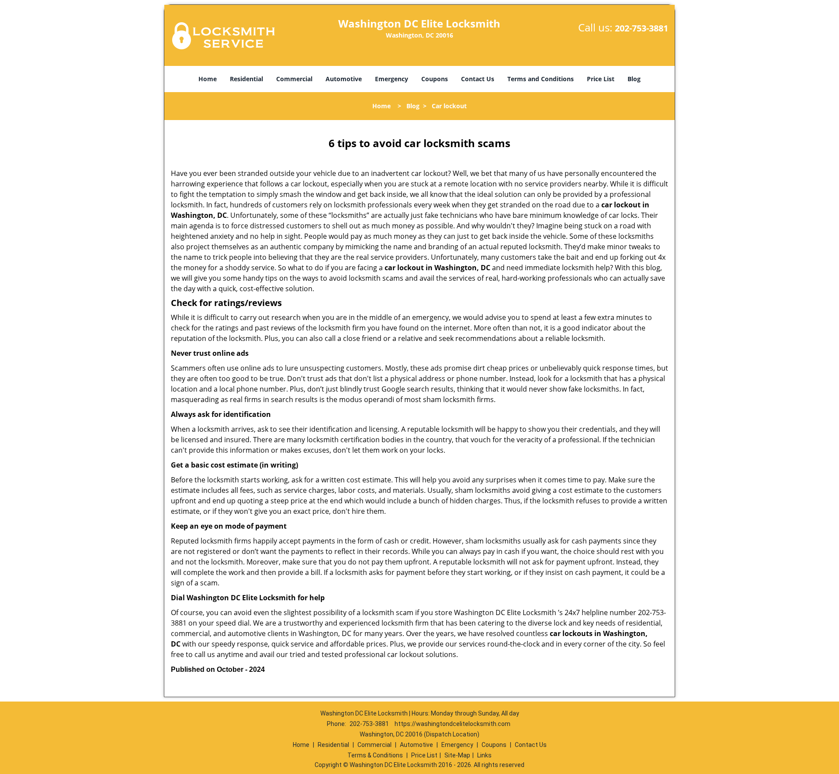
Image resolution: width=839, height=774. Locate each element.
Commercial (294, 79)
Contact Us (477, 79)
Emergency (391, 79)
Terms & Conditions (375, 755)
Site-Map (457, 755)
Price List (600, 79)
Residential (246, 79)
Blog (634, 79)
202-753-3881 (641, 28)
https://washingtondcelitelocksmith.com (452, 723)
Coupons (434, 79)
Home (207, 79)
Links (484, 755)
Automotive (344, 79)
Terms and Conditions (540, 79)
